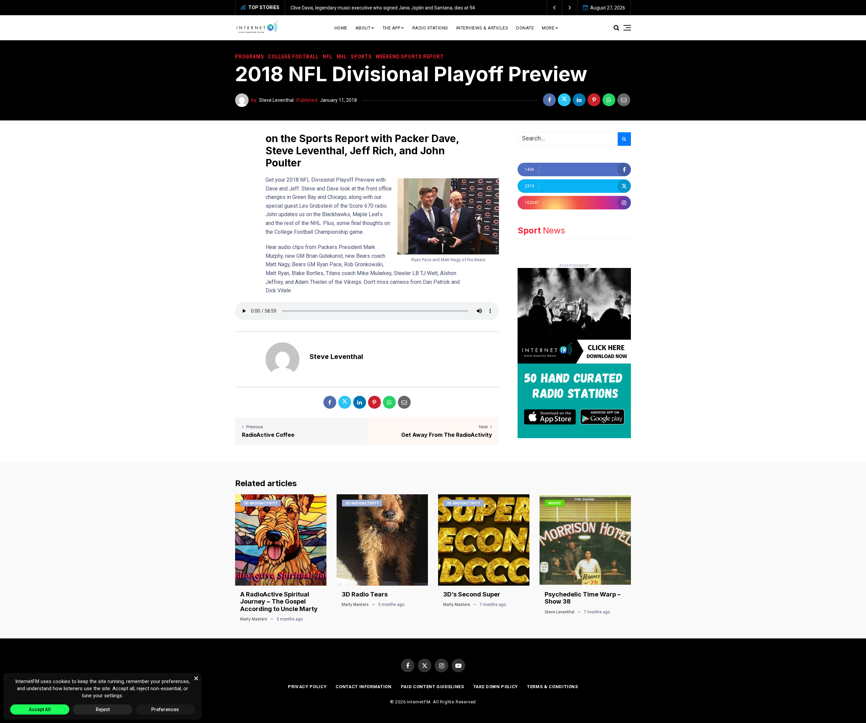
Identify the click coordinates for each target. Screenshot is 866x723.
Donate (525, 27)
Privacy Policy (307, 686)
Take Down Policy (495, 686)
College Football (293, 56)
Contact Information (363, 686)
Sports (361, 56)
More (548, 27)
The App (392, 27)
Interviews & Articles (482, 27)
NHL (342, 56)
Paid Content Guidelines (432, 686)
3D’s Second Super (471, 594)
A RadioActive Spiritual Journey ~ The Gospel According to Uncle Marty (279, 601)
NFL (327, 56)
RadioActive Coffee (268, 434)
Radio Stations (430, 27)
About (363, 27)
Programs (249, 56)
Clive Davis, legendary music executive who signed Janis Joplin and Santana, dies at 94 (383, 7)
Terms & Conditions (552, 686)
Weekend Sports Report (410, 56)
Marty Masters (253, 619)
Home (341, 27)
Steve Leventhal (276, 100)
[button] (554, 7)
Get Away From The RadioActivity (446, 434)
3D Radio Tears (365, 594)
